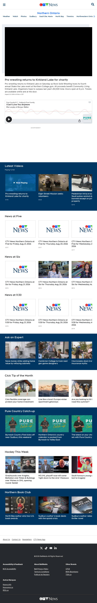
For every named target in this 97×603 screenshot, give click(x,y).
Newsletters (27, 539)
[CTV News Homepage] (48, 4)
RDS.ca (6, 590)
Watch (15, 16)
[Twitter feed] (41, 548)
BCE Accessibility (9, 569)
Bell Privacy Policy (41, 569)
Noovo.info (7, 585)
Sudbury (33, 16)
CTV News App (39, 539)
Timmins (70, 16)
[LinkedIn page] (55, 548)
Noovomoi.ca (8, 587)
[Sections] (4, 4)
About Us (6, 539)
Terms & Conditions (41, 572)
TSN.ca (68, 574)
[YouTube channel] (50, 548)
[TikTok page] (46, 548)
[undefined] (20, 187)
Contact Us (16, 539)
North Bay (59, 16)
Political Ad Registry (42, 574)
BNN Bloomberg (72, 572)
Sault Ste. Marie (46, 16)
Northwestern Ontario (86, 16)
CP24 (68, 569)
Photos (24, 16)
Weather (6, 16)
